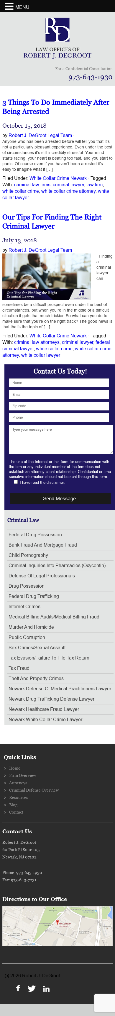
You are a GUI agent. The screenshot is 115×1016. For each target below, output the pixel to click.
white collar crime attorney (68, 191)
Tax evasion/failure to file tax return (49, 658)
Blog (13, 805)
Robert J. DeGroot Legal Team (40, 135)
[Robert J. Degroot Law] (57, 56)
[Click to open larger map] (57, 944)
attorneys (18, 783)
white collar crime (20, 191)
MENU (22, 7)
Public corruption (27, 637)
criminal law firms (32, 185)
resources (18, 797)
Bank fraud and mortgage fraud (43, 545)
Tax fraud (19, 668)
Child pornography (28, 555)
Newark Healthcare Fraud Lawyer (44, 709)
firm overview (22, 775)
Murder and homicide (31, 627)
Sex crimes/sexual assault (37, 648)
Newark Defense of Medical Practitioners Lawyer (60, 689)
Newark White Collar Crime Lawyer (45, 719)
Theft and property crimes (36, 678)
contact (16, 812)
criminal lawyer (68, 185)
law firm (94, 185)
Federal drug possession (35, 535)
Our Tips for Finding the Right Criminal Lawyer (51, 222)
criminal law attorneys (37, 342)
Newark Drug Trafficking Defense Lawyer (51, 699)
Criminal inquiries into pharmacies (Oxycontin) (57, 565)
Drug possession (27, 586)
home (14, 768)
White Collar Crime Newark (58, 178)
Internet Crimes (24, 606)
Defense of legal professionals (42, 576)
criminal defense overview (34, 790)
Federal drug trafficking (34, 596)
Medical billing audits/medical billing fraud (54, 617)
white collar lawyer (40, 355)
